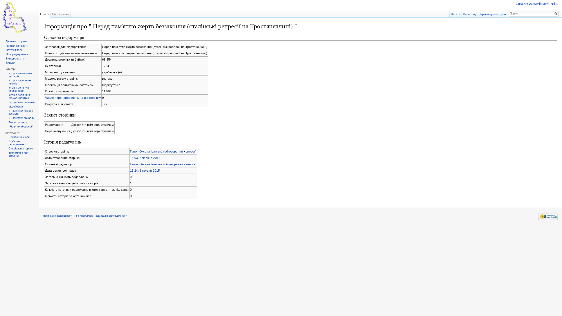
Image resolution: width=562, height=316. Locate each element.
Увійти (554, 3)
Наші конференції (21, 126)
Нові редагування (17, 54)
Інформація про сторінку (18, 154)
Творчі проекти (18, 122)
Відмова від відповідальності (111, 215)
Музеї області (17, 106)
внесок (190, 151)
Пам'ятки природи (23, 118)
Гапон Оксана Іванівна (146, 151)
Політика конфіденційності (57, 215)
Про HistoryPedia (83, 215)
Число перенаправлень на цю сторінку (73, 97)
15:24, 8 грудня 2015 (145, 170)
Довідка (10, 63)
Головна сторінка (16, 41)
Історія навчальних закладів (20, 75)
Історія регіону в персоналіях (19, 89)
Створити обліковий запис (532, 3)
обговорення (173, 151)
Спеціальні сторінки (21, 148)
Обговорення (60, 14)
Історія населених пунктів (20, 82)
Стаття (44, 14)
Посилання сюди (19, 137)
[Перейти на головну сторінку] (19, 17)
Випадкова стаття (17, 58)
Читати (455, 14)
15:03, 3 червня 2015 (145, 158)
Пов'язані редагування (16, 143)
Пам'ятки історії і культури (21, 112)
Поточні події (14, 50)
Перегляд (469, 14)
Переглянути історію (492, 14)
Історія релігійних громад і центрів (20, 96)
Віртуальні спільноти (22, 102)
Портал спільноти (17, 45)
